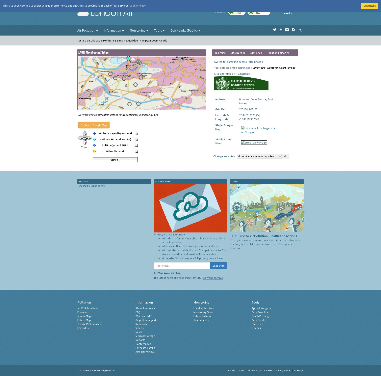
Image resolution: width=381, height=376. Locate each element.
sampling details (237, 62)
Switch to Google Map (94, 125)
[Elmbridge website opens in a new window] (241, 82)
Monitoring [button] (138, 30)
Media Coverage (145, 336)
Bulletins (220, 53)
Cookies (268, 370)
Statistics (256, 53)
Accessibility (254, 370)
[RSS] (294, 29)
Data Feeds (258, 320)
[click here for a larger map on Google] (259, 129)
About (242, 370)
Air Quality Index (145, 352)
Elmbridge (244, 73)
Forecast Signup (145, 348)
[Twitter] (274, 29)
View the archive (213, 278)
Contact (231, 370)
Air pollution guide (147, 320)
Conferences (143, 344)
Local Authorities (203, 308)
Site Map (298, 370)
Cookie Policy (137, 5)
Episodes (83, 328)
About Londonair (145, 308)
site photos (256, 62)
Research (141, 324)
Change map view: (224, 156)
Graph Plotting (260, 316)
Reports (140, 340)
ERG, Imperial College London (100, 370)
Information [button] (113, 30)
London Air (105, 13)
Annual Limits (201, 320)
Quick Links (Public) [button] (184, 30)
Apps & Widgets (261, 308)
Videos (140, 328)
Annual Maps (84, 316)
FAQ (138, 312)
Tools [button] (158, 30)
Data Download (261, 312)
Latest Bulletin (202, 316)
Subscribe (219, 265)
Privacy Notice (282, 370)
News (139, 332)
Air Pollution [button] (86, 30)
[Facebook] (281, 29)
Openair (256, 328)
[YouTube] (287, 29)
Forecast (82, 312)
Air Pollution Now (87, 308)
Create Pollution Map (90, 324)
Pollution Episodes (278, 53)
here (220, 258)
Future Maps (84, 320)
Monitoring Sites (203, 312)
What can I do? (144, 316)
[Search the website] (300, 30)
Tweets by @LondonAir (91, 185)
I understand (369, 5)
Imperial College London (293, 13)
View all (115, 160)
